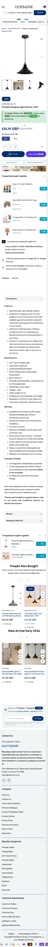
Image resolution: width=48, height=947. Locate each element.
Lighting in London (9, 921)
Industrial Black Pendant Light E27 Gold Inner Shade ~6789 (13, 672)
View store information (14, 252)
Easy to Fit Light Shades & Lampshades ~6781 (22, 184)
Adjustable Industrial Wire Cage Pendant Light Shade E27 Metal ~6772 (25, 200)
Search (40, 12)
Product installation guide (12, 812)
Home (4, 28)
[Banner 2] (24, 125)
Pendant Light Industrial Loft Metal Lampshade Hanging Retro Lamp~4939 (23, 541)
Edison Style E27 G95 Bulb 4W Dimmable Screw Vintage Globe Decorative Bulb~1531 (24, 230)
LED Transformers (9, 856)
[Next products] (44, 176)
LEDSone (5, 668)
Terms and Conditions (11, 803)
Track (39, 718)
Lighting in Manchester (11, 925)
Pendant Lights (8, 860)
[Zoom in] (41, 39)
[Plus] (15, 147)
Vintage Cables (8, 847)
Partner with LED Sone (11, 917)
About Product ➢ (12, 162)
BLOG (4, 885)
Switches (5, 881)
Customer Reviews (10, 908)
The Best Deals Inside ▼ (35, 162)
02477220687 (10, 745)
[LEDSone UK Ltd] (24, 7)
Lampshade (7, 864)
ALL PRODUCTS (14, 28)
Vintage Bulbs (7, 851)
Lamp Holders (7, 873)
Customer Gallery (9, 904)
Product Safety (8, 816)
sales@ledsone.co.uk (11, 775)
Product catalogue (9, 808)
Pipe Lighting (7, 868)
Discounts (6, 890)
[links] (4, 780)
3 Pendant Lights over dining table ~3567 (23, 555)
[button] (41, 56)
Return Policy (7, 829)
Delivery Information (10, 825)
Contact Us (6, 799)
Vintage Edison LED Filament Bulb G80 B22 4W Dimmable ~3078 (25, 217)
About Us (5, 795)
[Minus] (5, 147)
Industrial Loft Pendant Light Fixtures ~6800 (33, 672)
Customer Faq (8, 912)
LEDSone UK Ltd (9, 104)
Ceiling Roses (7, 877)
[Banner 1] (23, 125)
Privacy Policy (7, 820)
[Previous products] (40, 535)
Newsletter (6, 833)
